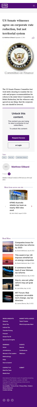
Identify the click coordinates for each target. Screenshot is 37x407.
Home (4, 347)
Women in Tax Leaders (9, 353)
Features (5, 321)
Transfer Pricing (8, 330)
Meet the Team (7, 370)
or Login (18, 145)
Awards (21, 347)
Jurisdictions (7, 350)
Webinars (22, 353)
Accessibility (6, 386)
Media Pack (6, 373)
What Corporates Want (26, 324)
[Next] (31, 206)
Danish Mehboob (22, 250)
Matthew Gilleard (20, 166)
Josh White (20, 288)
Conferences (23, 350)
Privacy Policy (23, 386)
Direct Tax (11, 157)
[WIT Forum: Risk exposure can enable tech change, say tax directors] (8, 297)
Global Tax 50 (7, 336)
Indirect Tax (6, 327)
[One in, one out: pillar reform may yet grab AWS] (8, 284)
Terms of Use (14, 386)
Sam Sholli (15, 213)
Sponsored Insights (9, 339)
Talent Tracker (23, 321)
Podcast (5, 333)
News (4, 157)
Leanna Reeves (21, 303)
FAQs (4, 359)
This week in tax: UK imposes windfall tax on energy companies (24, 257)
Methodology (7, 356)
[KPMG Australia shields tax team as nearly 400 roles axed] (18, 195)
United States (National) (22, 157)
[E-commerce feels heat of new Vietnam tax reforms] (8, 271)
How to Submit (7, 362)
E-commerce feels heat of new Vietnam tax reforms (24, 270)
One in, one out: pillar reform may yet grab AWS (24, 282)
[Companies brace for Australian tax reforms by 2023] (8, 246)
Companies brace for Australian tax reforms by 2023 (24, 245)
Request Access (18, 138)
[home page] (5, 6)
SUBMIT (21, 367)
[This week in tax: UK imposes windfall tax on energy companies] (8, 259)
